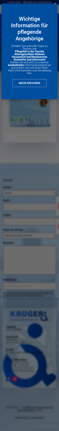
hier (29, 73)
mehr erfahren (29, 83)
